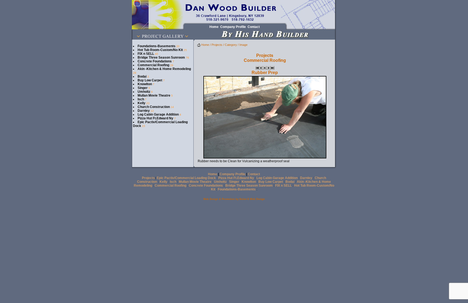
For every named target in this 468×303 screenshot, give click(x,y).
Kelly (141, 103)
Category (231, 44)
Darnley (144, 111)
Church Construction (154, 107)
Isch (141, 99)
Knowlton (145, 84)
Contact (254, 174)
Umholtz (144, 92)
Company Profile (232, 174)
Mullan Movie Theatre (154, 95)
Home (204, 44)
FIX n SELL (146, 54)
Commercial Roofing (153, 65)
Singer (143, 88)
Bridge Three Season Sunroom (161, 57)
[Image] (257, 68)
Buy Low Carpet (150, 80)
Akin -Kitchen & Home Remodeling (164, 69)
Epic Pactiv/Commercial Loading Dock (186, 178)
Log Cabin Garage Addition (158, 114)
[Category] (265, 68)
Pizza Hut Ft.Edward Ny (155, 118)
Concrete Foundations (155, 61)
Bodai (142, 76)
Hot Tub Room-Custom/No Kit (160, 50)
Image (243, 44)
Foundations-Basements (157, 46)
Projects (217, 44)
